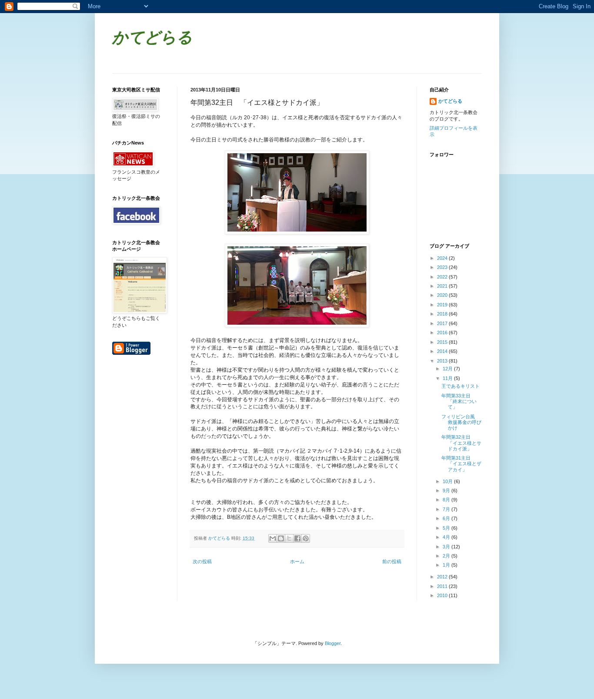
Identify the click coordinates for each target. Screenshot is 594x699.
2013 (443, 360)
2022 (443, 276)
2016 (443, 332)
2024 (443, 258)
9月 (447, 490)
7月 (447, 509)
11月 (448, 378)
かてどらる (152, 38)
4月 (447, 537)
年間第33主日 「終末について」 (459, 401)
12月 (448, 368)
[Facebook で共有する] (297, 538)
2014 (443, 351)
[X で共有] (289, 538)
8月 (447, 499)
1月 (447, 565)
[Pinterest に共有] (305, 538)
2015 (443, 342)
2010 (443, 595)
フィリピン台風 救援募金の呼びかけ (461, 422)
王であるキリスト (460, 386)
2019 (443, 304)
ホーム (297, 561)
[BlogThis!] (281, 538)
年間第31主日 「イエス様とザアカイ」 (461, 463)
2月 (447, 555)
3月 (447, 546)
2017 (443, 323)
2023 (443, 267)
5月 (447, 528)
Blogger (332, 643)
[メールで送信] (272, 538)
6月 (447, 518)
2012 (443, 576)
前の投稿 (391, 561)
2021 (443, 286)
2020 (443, 295)
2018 (443, 313)
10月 (448, 481)
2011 (443, 586)
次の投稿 (202, 561)
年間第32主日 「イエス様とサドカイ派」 (461, 442)
